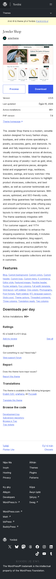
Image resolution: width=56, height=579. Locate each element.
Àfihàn (32, 462)
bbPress (9, 521)
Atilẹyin (6, 492)
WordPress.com (12, 511)
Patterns (33, 477)
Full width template (41, 286)
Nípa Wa (7, 462)
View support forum (12, 357)
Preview (14, 89)
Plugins (33, 472)
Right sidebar (22, 294)
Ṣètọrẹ (34, 497)
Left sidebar (20, 290)
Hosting (7, 472)
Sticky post (8, 297)
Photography (45, 290)
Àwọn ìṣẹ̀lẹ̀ (35, 492)
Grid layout (8, 290)
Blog (5, 275)
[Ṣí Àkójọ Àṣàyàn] (51, 4)
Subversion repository (13, 417)
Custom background (18, 275)
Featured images (23, 282)
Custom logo (17, 278)
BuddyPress (11, 526)
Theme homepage (12, 121)
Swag (33, 502)
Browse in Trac (10, 421)
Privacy (7, 477)
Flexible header (39, 282)
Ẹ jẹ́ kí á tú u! (42, 21)
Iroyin (6, 467)
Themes (7, 13)
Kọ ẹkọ (7, 487)
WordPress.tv (11, 502)
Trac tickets (8, 424)
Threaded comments (40, 297)
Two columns (42, 301)
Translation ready (26, 301)
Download (40, 89)
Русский (32, 394)
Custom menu (30, 278)
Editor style (8, 282)
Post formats (9, 294)
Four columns (25, 286)
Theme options (22, 297)
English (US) (8, 394)
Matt (7, 516)
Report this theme (11, 376)
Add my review (10, 338)
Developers (9, 497)
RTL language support (40, 294)
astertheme (13, 38)
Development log (11, 414)
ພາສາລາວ (20, 394)
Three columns (10, 301)
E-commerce (44, 278)
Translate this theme (12, 400)
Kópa (32, 487)
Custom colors (36, 275)
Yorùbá (13, 539)
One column (32, 290)
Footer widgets (10, 286)
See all (50, 338)
